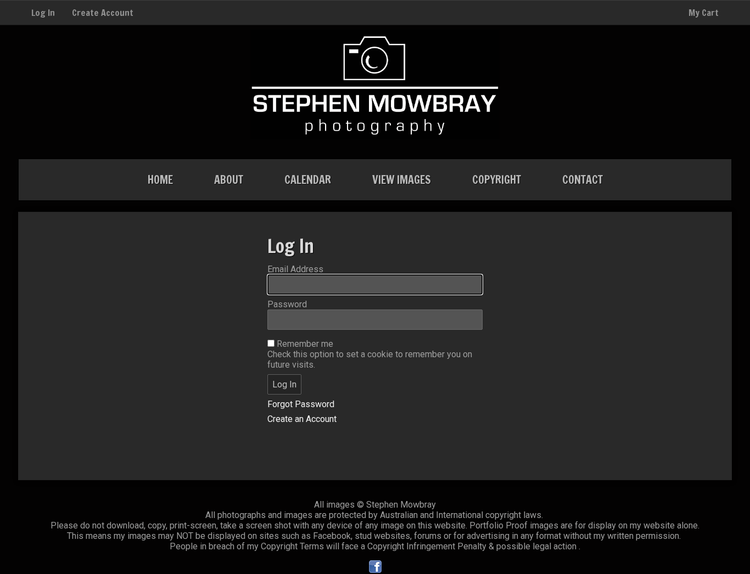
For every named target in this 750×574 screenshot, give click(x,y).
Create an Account (302, 419)
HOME (160, 180)
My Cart (704, 13)
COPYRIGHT (496, 180)
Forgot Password (300, 404)
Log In (43, 13)
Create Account (102, 13)
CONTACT (582, 180)
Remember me (305, 344)
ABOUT (228, 180)
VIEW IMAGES (401, 180)
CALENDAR (307, 180)
